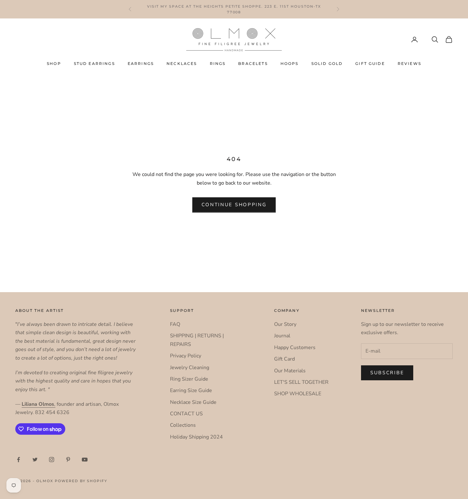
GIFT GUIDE (370, 63)
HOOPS (289, 63)
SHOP (54, 63)
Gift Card (284, 358)
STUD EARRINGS (94, 63)
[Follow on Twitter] (35, 459)
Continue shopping (234, 204)
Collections (183, 425)
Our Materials (290, 370)
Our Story (285, 324)
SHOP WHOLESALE (297, 393)
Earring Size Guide (191, 390)
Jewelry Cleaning (189, 367)
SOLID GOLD (327, 63)
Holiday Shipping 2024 (196, 436)
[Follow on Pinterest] (68, 459)
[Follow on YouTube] (85, 459)
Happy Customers (295, 347)
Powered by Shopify (81, 481)
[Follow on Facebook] (18, 459)
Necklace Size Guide (193, 402)
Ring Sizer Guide (189, 379)
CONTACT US (186, 413)
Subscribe (387, 372)
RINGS (218, 63)
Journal (282, 335)
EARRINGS (141, 63)
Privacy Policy (185, 355)
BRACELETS (252, 63)
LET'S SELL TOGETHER (301, 382)
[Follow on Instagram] (51, 459)
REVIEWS (409, 63)
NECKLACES (182, 63)
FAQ (175, 324)
